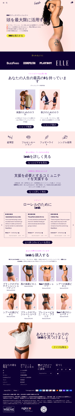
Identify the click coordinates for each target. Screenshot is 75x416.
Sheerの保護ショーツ (46, 285)
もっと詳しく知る (37, 192)
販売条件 (22, 382)
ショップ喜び (49, 125)
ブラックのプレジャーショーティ (29, 314)
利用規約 (22, 380)
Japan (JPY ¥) (7, 390)
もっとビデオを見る (37, 163)
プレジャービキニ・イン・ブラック (46, 314)
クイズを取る (60, 347)
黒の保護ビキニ (28, 284)
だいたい (5, 375)
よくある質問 (23, 370)
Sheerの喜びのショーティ (64, 313)
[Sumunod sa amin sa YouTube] (70, 369)
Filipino (15, 390)
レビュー (5, 382)
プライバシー (23, 384)
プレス (4, 380)
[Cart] (71, 2)
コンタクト (23, 373)
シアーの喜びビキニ (11, 313)
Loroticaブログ (7, 377)
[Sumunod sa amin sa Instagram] (62, 369)
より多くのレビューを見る (37, 242)
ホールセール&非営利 (25, 377)
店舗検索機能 (23, 375)
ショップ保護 (25, 127)
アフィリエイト (7, 384)
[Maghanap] (6, 2)
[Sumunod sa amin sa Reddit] (58, 374)
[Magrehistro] (50, 373)
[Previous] (2, 225)
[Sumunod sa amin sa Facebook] (66, 369)
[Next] (73, 225)
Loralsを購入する (16, 36)
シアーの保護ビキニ (64, 285)
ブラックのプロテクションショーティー (11, 286)
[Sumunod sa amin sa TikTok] (58, 369)
